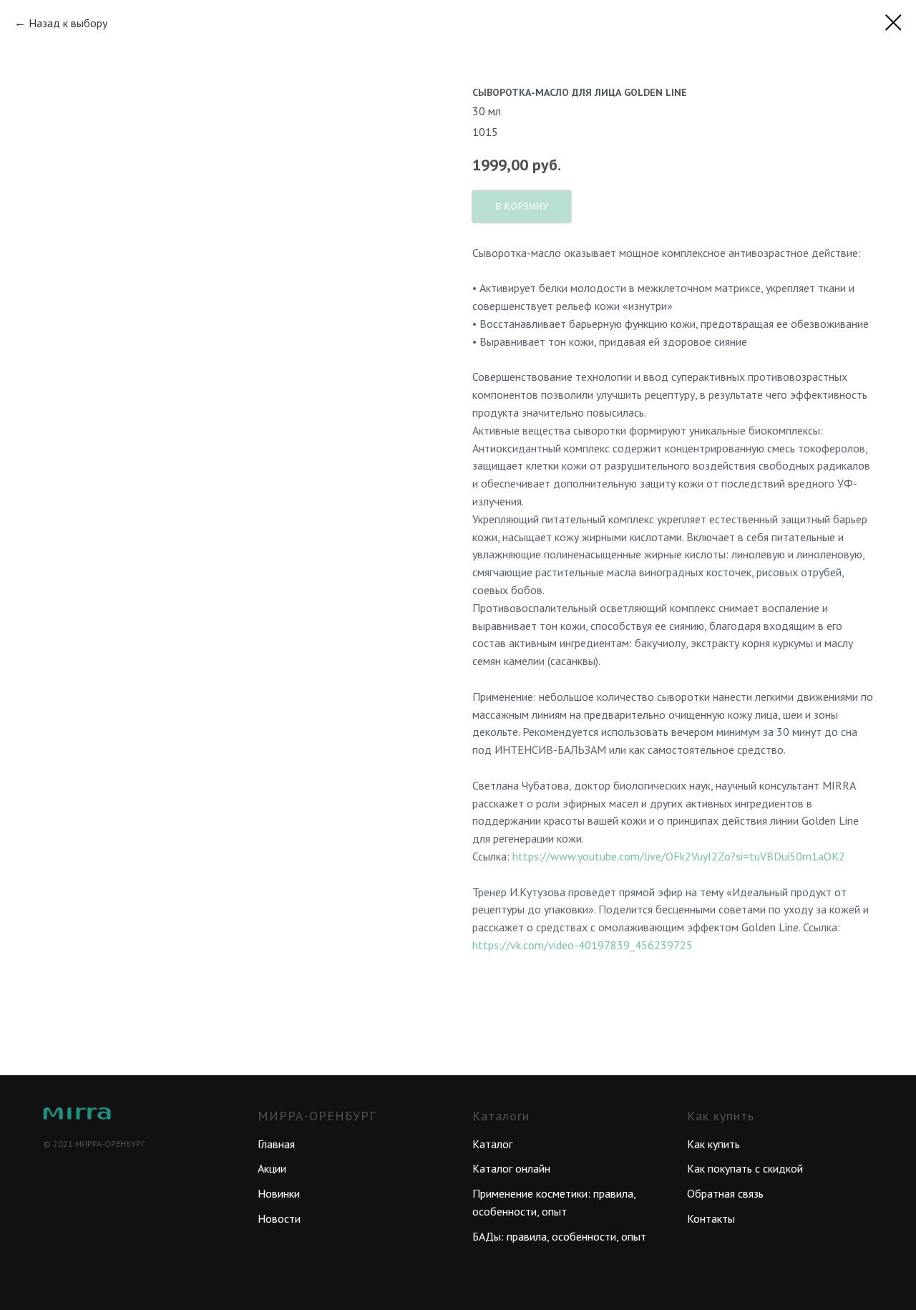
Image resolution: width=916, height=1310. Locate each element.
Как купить (713, 1144)
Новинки (279, 1193)
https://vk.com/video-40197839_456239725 (582, 945)
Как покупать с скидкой (745, 1168)
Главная (276, 1144)
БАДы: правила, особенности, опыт (559, 1236)
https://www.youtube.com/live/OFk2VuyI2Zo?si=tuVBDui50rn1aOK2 (678, 856)
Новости (279, 1218)
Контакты (711, 1218)
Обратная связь (725, 1193)
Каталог (492, 1144)
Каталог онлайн (511, 1168)
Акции (272, 1168)
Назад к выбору (68, 23)
